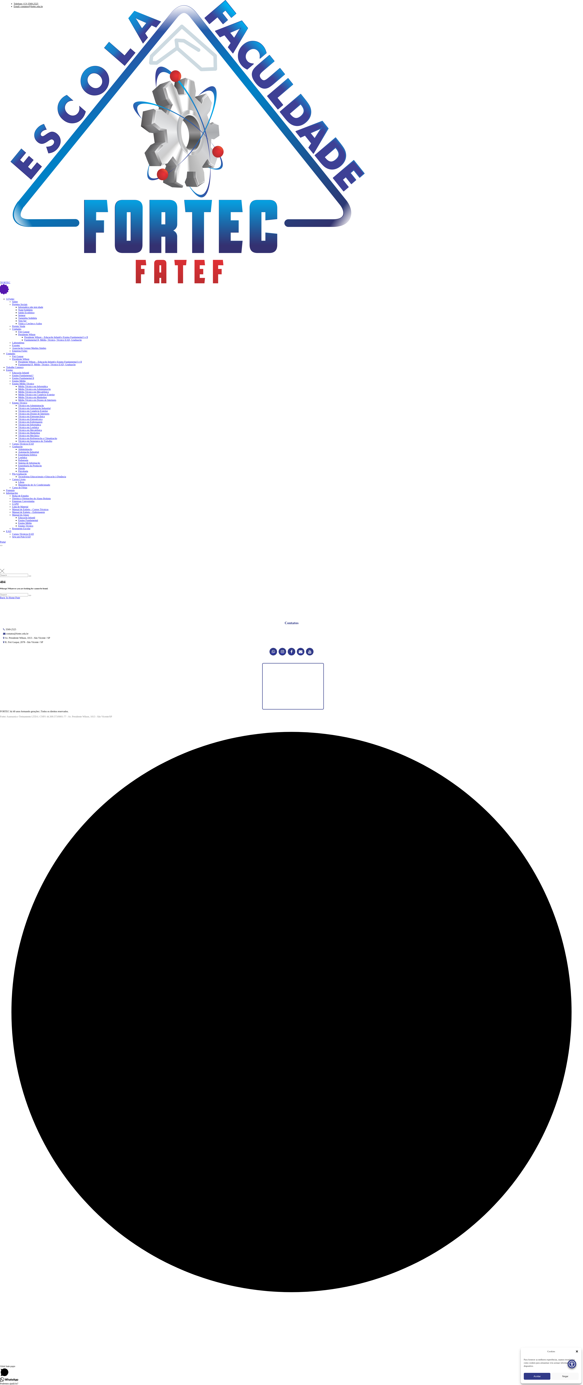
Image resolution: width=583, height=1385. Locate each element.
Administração (25, 449)
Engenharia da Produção (30, 465)
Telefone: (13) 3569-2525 (26, 3)
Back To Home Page (10, 597)
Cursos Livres (19, 479)
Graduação (17, 446)
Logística (22, 457)
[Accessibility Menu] (572, 1364)
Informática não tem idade (30, 307)
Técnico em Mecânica (28, 435)
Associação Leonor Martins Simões (29, 348)
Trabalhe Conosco (15, 367)
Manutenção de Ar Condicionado (34, 485)
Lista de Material (20, 506)
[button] (576, 1351)
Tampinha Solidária (27, 318)
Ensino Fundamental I (22, 375)
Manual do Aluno (20, 515)
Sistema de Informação (29, 463)
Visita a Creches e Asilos (30, 323)
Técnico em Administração (31, 405)
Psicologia (23, 471)
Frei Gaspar (23, 331)
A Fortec (10, 299)
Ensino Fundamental (28, 520)
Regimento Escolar (21, 528)
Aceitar (537, 1376)
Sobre (15, 301)
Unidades (16, 329)
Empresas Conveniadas (23, 501)
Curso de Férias (19, 487)
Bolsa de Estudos (20, 495)
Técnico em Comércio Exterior (33, 411)
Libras (21, 482)
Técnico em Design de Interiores (33, 413)
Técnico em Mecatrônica (30, 430)
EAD (8, 531)
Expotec (16, 345)
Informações (12, 493)
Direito (21, 468)
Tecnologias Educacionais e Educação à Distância (42, 476)
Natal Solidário (25, 310)
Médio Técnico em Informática (33, 386)
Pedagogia (23, 460)
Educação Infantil (20, 372)
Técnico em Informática (29, 424)
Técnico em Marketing (29, 433)
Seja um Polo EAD (21, 536)
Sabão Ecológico (26, 312)
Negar (565, 1376)
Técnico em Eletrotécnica (30, 419)
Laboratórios (18, 342)
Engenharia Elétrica (27, 454)
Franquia (10, 490)
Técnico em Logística (28, 427)
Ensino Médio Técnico (23, 383)
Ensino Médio (19, 381)
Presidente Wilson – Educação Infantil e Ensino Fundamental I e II (56, 337)
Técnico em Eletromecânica (31, 416)
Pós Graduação (19, 474)
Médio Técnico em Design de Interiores (37, 400)
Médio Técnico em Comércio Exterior (36, 394)
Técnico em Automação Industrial (34, 408)
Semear (21, 315)
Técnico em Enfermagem (30, 422)
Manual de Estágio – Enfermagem (28, 512)
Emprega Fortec (19, 351)
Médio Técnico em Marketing (32, 397)
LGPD (15, 504)
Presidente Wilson (26, 334)
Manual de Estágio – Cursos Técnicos (30, 509)
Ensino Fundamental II (23, 378)
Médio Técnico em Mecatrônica (33, 392)
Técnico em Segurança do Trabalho (35, 441)
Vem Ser (22, 321)
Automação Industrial (28, 452)
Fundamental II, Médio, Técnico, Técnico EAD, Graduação (53, 340)
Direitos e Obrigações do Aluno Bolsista (31, 498)
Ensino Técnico (19, 403)
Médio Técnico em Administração (34, 389)
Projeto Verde (18, 326)
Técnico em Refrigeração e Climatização (37, 438)
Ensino (9, 370)
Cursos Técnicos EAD (23, 444)
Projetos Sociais (19, 304)
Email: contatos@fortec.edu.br (28, 6)
